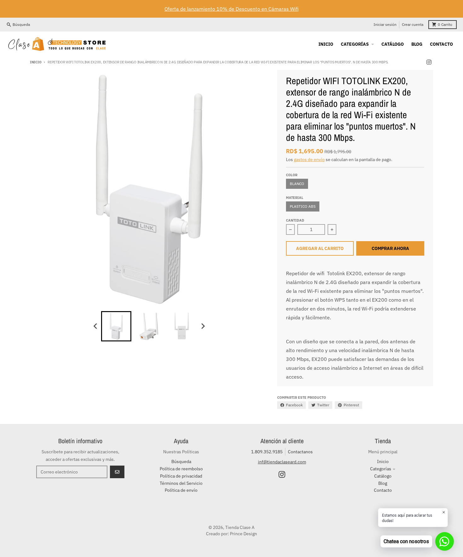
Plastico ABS (303, 206)
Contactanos (300, 452)
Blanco (297, 183)
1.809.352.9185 (267, 452)
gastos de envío (309, 159)
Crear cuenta (412, 24)
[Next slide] (202, 326)
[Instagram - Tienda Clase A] (429, 62)
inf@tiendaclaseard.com (282, 462)
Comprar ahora (390, 248)
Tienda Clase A (239, 527)
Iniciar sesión (385, 24)
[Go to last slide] (95, 326)
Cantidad (295, 220)
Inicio (35, 62)
